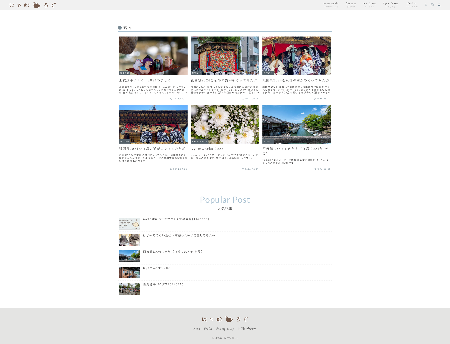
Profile (208, 328)
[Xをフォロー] (426, 4)
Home (197, 328)
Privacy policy (225, 328)
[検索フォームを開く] (439, 4)
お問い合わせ (247, 328)
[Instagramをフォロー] (432, 4)
